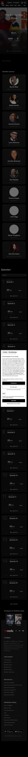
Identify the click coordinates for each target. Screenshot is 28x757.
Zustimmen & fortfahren (13, 383)
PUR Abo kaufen (13, 400)
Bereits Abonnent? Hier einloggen (13, 403)
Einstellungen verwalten (13, 387)
